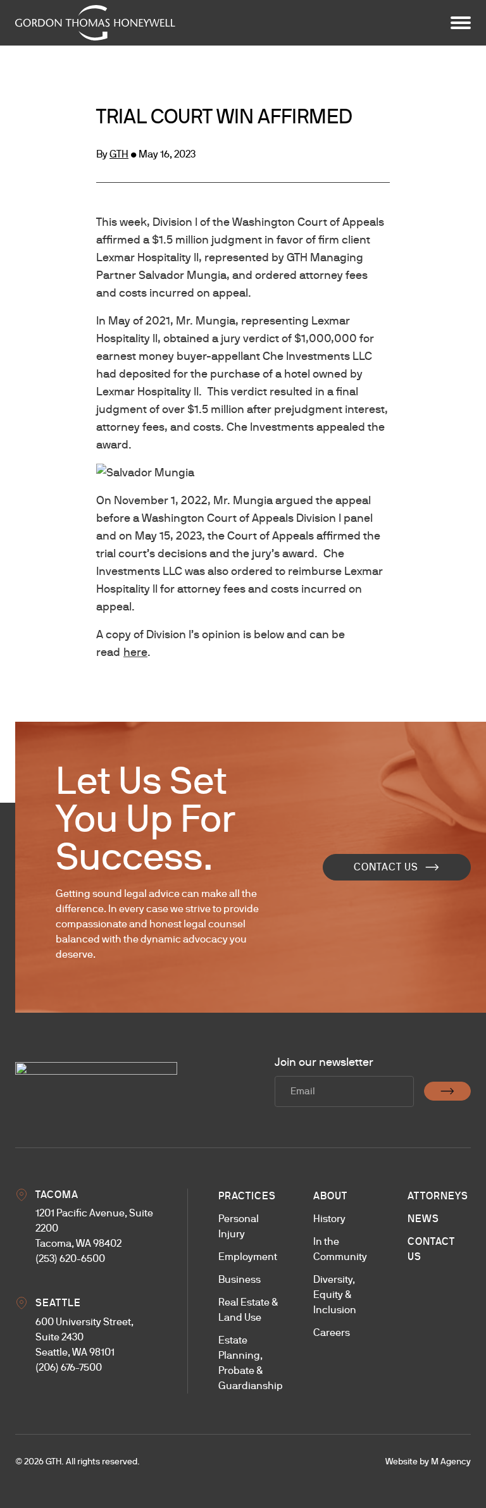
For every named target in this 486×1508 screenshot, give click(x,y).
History (329, 1219)
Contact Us (386, 867)
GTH (118, 154)
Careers (331, 1332)
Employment (247, 1257)
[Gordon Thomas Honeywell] (95, 22)
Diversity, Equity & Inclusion (334, 1294)
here (135, 651)
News (423, 1219)
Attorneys (438, 1196)
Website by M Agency (428, 1461)
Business (239, 1279)
